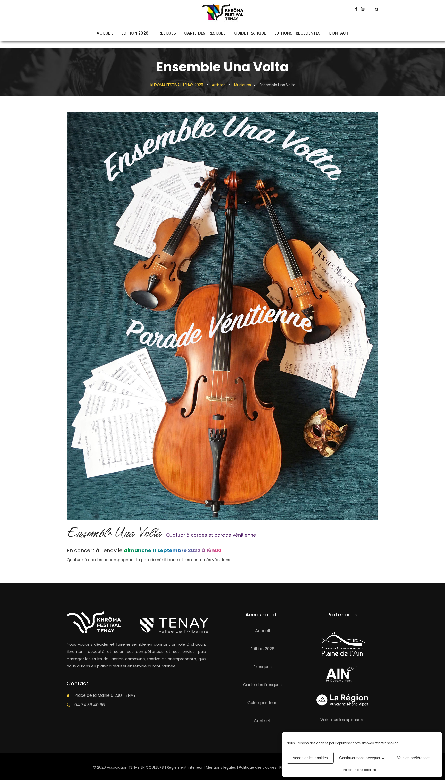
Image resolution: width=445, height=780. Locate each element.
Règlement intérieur (185, 767)
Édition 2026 (135, 33)
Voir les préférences (414, 758)
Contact (338, 33)
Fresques (166, 33)
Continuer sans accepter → (362, 758)
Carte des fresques (205, 33)
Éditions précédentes (297, 33)
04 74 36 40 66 (89, 705)
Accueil (105, 33)
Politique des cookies (359, 770)
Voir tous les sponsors (342, 720)
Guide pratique (250, 33)
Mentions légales (221, 767)
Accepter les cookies (310, 758)
